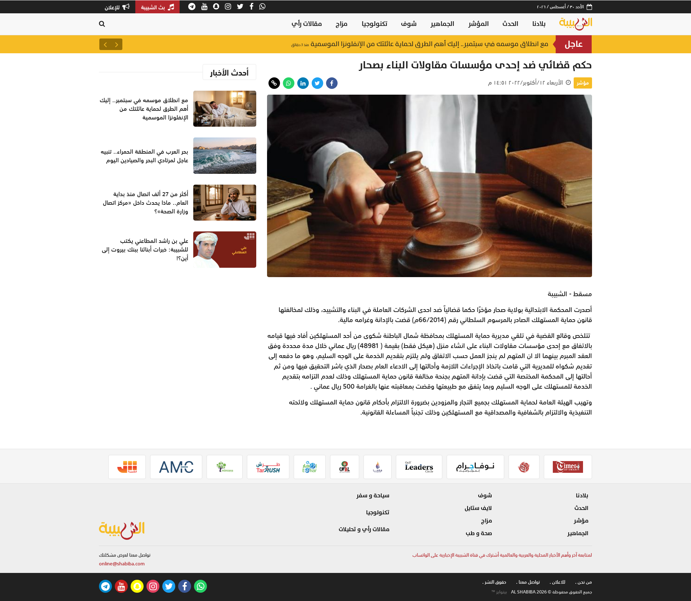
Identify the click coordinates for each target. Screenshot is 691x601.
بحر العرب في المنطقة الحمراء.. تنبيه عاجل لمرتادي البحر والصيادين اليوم (144, 156)
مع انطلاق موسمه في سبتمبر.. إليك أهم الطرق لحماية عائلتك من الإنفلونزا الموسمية (419, 44)
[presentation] (116, 44)
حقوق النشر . (494, 582)
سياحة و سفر (372, 495)
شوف (409, 24)
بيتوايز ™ (499, 592)
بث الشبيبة (153, 7)
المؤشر (478, 24)
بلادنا (539, 24)
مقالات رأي (307, 24)
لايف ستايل (478, 508)
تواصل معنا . (528, 582)
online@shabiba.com (122, 564)
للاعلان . (557, 582)
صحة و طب (479, 533)
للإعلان (113, 7)
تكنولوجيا (374, 24)
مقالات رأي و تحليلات (364, 529)
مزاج (342, 24)
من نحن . (583, 582)
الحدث (510, 24)
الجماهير (442, 24)
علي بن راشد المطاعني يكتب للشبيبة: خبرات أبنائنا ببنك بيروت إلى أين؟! (145, 249)
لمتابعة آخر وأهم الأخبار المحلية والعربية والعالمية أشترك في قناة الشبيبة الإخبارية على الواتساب (502, 555)
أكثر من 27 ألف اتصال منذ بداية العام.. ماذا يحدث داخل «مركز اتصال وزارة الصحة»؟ (145, 202)
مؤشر (583, 83)
